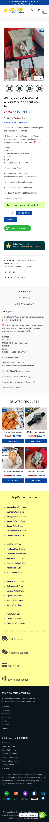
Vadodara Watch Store (16, 623)
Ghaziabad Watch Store (16, 554)
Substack (6, 725)
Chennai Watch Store (15, 535)
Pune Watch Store (14, 614)
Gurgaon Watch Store (15, 558)
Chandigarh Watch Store (16, 531)
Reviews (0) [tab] (24, 298)
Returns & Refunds (9, 754)
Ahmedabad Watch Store (17, 507)
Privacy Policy (8, 765)
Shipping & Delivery (10, 757)
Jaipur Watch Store (14, 572)
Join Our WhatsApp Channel (24, 4)
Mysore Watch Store (15, 595)
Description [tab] (24, 291)
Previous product (39, 19)
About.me (6, 717)
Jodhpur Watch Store (15, 581)
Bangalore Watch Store (16, 521)
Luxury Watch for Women (25, 260)
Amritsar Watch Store (15, 512)
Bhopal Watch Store (15, 526)
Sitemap (5, 768)
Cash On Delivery (9, 750)
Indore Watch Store (14, 568)
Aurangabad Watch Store (17, 516)
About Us (5, 743)
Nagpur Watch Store (15, 600)
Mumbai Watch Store (15, 591)
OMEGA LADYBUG (36, 471)
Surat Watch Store (14, 618)
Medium (5, 721)
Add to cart (23, 213)
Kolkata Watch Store (15, 586)
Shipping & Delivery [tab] (24, 304)
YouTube (5, 706)
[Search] (32, 10)
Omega (12, 272)
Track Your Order (8, 746)
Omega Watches (11, 263)
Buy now (10, 219)
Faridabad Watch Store (16, 549)
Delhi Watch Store (14, 544)
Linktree (5, 728)
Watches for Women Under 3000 (17, 266)
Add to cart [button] (13, 441)
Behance (5, 714)
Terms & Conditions (10, 761)
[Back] (4, 19)
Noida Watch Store (14, 605)
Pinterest (6, 710)
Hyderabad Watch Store (16, 563)
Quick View (22, 410)
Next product (45, 19)
